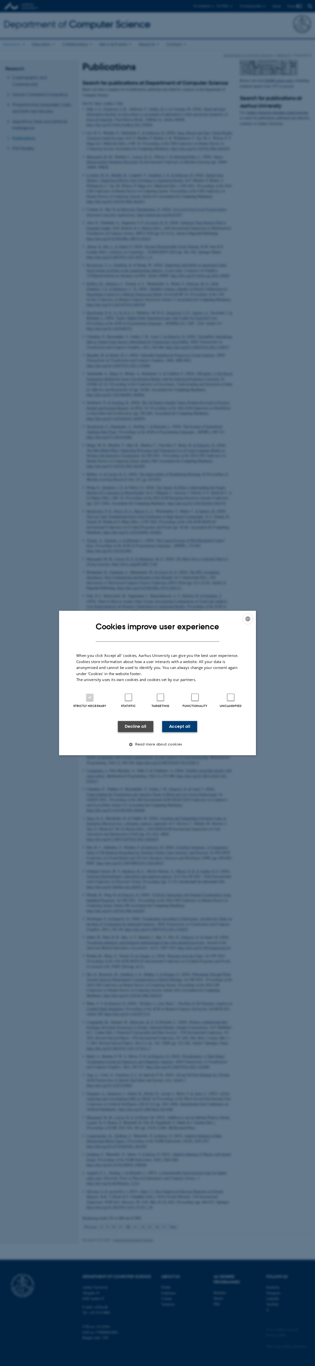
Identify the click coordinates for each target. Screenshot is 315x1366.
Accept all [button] (179, 726)
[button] (157, 744)
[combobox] (247, 618)
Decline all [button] (135, 726)
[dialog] (157, 683)
